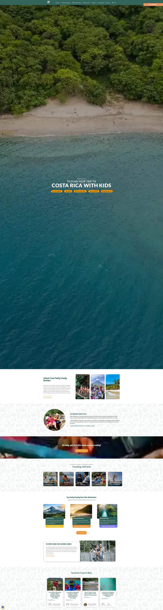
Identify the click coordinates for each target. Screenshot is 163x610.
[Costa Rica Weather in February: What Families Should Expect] (108, 584)
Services (57, 2)
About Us (94, 2)
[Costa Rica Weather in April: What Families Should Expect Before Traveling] (55, 584)
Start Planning (47, 397)
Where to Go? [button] (86, 2)
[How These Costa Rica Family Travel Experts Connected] (90, 584)
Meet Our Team (50, 555)
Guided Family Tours (76, 2)
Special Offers (101, 2)
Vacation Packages (65, 2)
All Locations (81, 533)
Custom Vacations (81, 450)
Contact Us (108, 2)
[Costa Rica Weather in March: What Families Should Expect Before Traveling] (73, 584)
